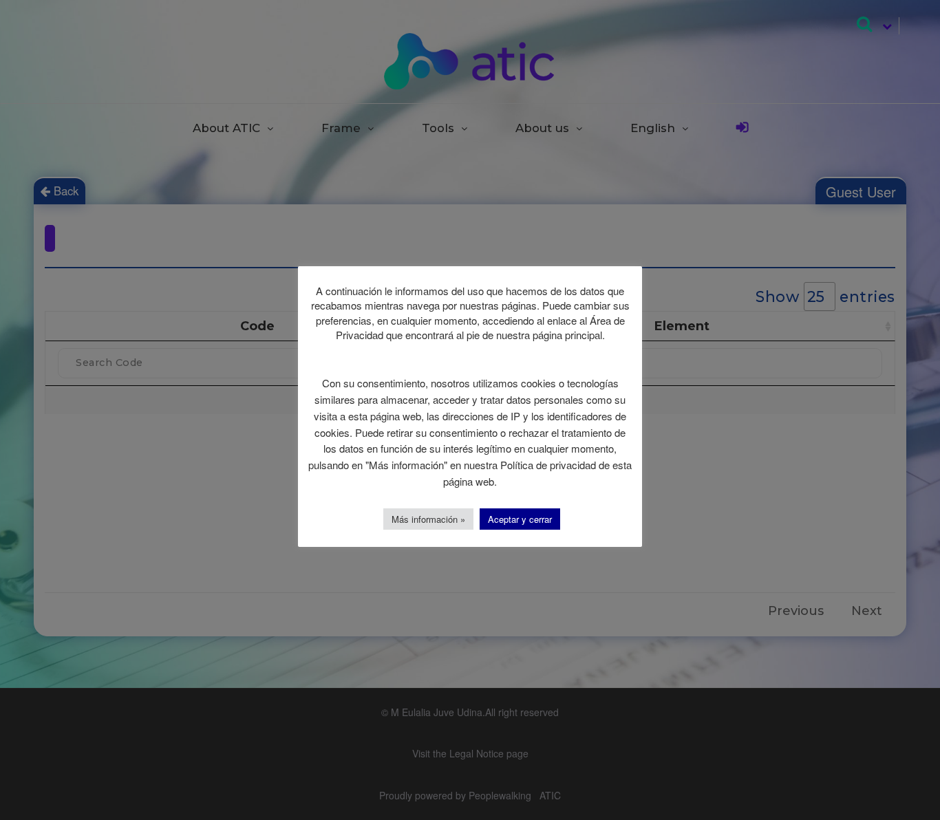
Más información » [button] (428, 519)
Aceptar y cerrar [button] (520, 519)
